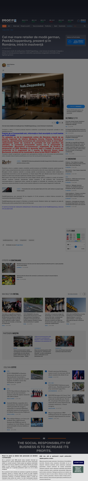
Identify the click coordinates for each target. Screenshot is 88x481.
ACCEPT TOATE (78, 463)
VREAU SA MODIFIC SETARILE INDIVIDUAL (78, 469)
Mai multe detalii (11, 469)
